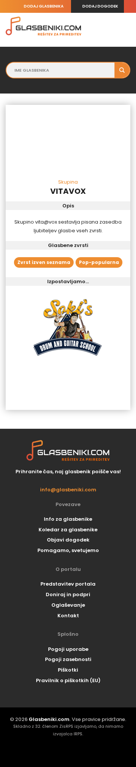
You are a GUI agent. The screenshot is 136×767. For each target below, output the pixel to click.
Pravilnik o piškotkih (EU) (68, 680)
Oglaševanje (68, 605)
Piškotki (68, 669)
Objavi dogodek (68, 539)
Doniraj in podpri (68, 594)
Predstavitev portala (68, 584)
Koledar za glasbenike (68, 529)
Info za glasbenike (68, 519)
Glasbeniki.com (49, 719)
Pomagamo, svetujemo (68, 550)
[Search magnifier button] (122, 70)
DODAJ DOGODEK (100, 6)
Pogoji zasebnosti (68, 659)
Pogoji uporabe (68, 649)
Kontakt (68, 615)
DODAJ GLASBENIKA (43, 6)
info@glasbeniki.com (68, 489)
